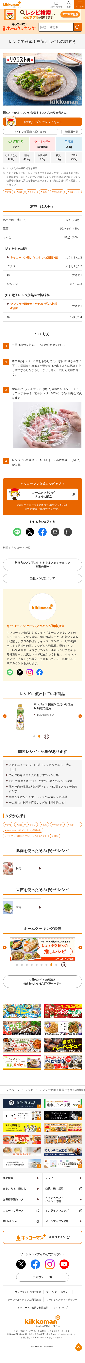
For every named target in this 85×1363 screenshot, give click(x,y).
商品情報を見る (46, 715)
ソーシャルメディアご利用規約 (24, 1299)
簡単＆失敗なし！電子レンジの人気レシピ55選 (38, 797)
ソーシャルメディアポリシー (61, 1299)
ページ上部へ (78, 1347)
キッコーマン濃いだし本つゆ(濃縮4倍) (34, 257)
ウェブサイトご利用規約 (28, 1292)
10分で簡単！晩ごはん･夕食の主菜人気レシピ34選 (40, 781)
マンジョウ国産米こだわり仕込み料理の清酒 (33, 306)
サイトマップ (61, 1307)
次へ (80, 716)
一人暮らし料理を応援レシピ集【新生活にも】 (38, 802)
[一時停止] (46, 736)
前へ (5, 716)
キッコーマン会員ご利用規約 (32, 1307)
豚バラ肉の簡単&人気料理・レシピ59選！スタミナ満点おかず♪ (43, 789)
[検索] (77, 27)
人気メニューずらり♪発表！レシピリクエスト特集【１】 (40, 767)
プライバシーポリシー (58, 1292)
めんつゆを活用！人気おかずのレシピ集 (34, 775)
